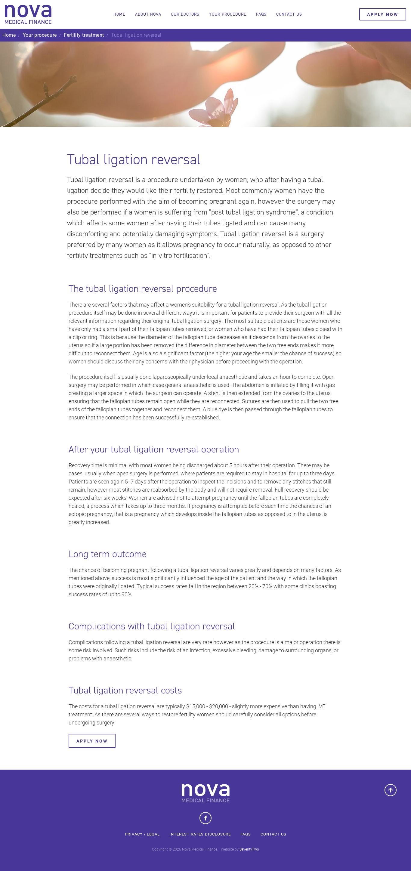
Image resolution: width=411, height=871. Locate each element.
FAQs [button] (261, 14)
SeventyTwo (249, 849)
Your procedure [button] (227, 14)
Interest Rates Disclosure (200, 834)
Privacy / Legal (142, 834)
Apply (382, 14)
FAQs (245, 834)
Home (119, 14)
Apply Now (92, 741)
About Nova (148, 14)
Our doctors (185, 14)
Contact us (289, 14)
